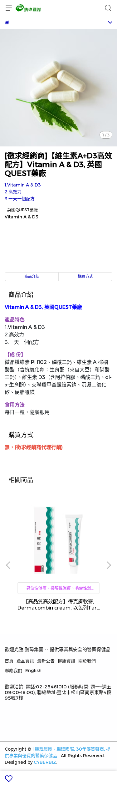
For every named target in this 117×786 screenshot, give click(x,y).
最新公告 (46, 661)
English (33, 670)
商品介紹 (31, 276)
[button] (108, 565)
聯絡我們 (13, 670)
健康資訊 (66, 661)
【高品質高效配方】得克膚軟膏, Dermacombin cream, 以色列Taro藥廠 (58, 605)
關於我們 (87, 661)
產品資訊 (25, 661)
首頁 (9, 661)
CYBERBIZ (45, 762)
